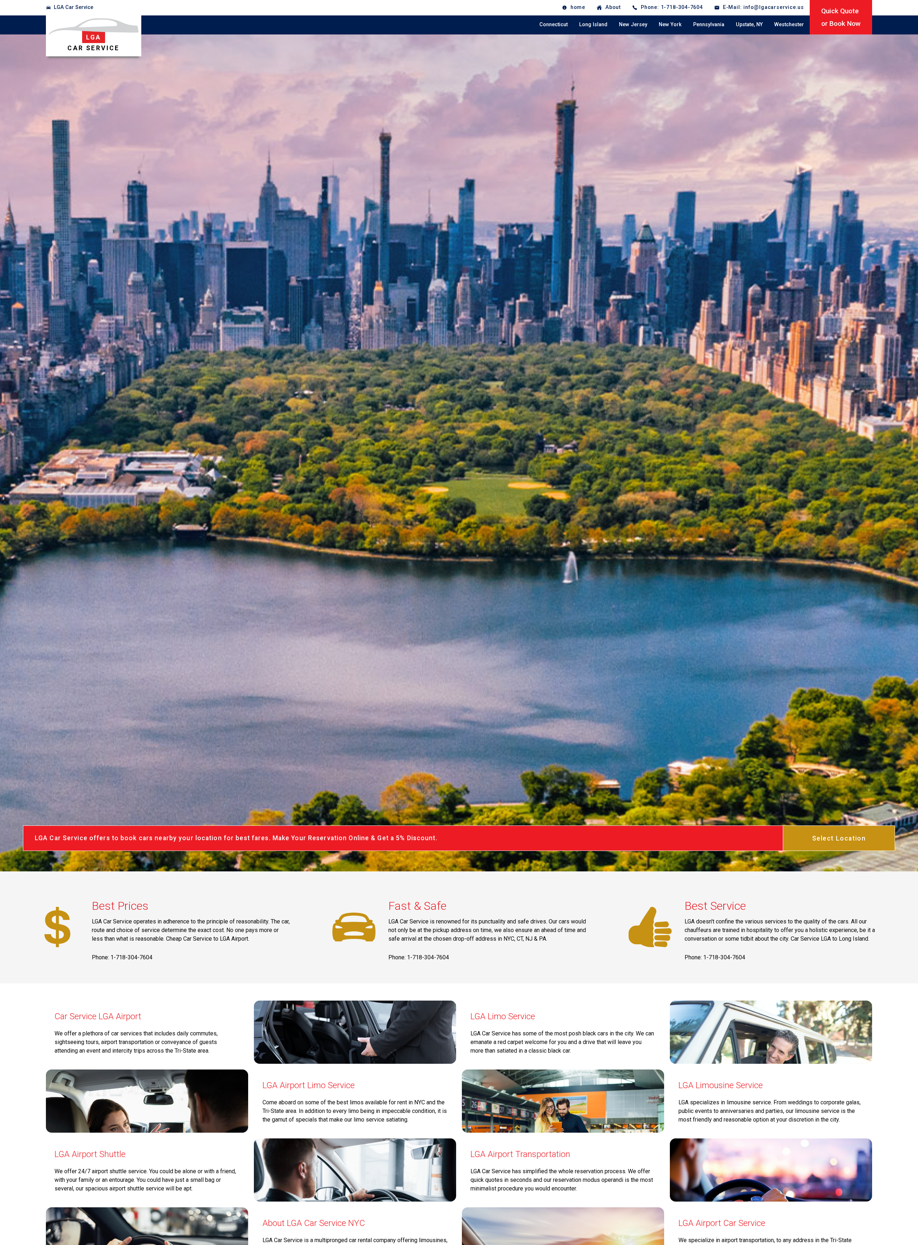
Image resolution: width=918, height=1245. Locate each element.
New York (670, 25)
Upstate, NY (749, 25)
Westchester (789, 25)
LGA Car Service (73, 7)
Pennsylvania (708, 25)
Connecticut (553, 25)
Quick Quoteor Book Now (841, 17)
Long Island (593, 25)
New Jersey (633, 25)
